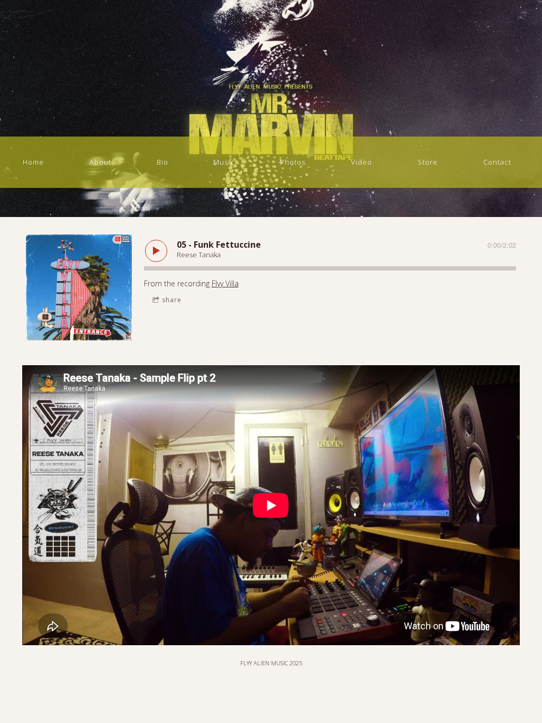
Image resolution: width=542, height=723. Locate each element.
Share (172, 299)
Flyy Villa (225, 283)
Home (33, 162)
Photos (292, 162)
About (100, 162)
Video (361, 162)
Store (428, 162)
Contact (497, 162)
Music (223, 162)
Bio (162, 162)
